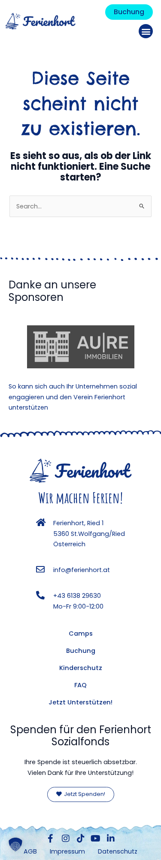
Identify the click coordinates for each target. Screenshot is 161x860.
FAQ (80, 685)
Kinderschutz (80, 668)
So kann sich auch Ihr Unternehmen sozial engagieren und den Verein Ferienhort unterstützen (73, 397)
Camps (81, 633)
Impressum (67, 851)
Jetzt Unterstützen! (80, 702)
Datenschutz (117, 851)
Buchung (80, 650)
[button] (146, 31)
